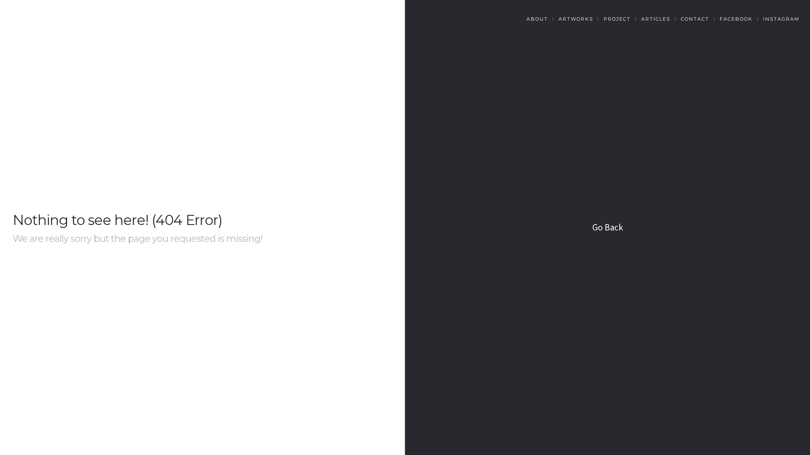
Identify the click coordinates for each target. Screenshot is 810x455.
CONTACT (695, 19)
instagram (781, 19)
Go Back (607, 227)
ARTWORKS (576, 19)
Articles (655, 19)
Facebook (736, 19)
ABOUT (537, 19)
